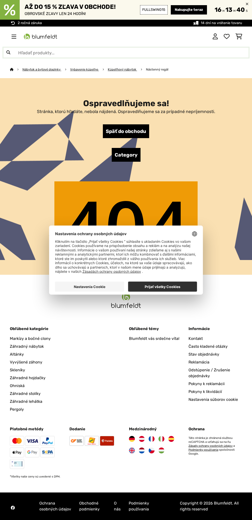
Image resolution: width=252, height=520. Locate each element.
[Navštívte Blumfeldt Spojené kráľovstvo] (132, 450)
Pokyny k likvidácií (205, 391)
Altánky (17, 354)
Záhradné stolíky (25, 393)
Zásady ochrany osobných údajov (211, 446)
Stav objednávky (204, 354)
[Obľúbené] (227, 36)
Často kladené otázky (208, 346)
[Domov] (16, 69)
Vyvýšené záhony (26, 362)
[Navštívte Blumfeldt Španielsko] (171, 439)
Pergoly (17, 409)
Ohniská (17, 385)
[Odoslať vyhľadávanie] (8, 53)
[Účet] (215, 36)
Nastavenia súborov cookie (213, 399)
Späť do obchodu (126, 131)
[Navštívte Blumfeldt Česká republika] (152, 450)
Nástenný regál (157, 69)
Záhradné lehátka (26, 401)
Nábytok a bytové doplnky (41, 69)
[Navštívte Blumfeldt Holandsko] (142, 450)
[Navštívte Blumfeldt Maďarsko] (161, 450)
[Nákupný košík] (239, 36)
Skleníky (17, 370)
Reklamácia (199, 362)
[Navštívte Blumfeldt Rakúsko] (142, 439)
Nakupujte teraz (189, 10)
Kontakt (196, 338)
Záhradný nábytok (27, 346)
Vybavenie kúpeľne (84, 69)
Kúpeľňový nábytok (122, 69)
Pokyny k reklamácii (207, 383)
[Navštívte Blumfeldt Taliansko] (161, 439)
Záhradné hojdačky (28, 378)
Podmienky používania (203, 449)
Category (126, 155)
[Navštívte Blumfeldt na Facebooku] (13, 507)
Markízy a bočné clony (30, 338)
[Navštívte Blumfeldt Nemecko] (132, 439)
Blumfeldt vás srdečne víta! (154, 338)
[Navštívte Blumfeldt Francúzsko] (152, 439)
